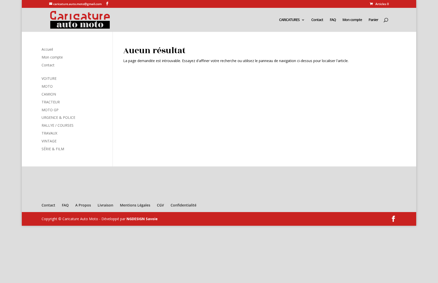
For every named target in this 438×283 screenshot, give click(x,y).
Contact (317, 20)
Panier (373, 20)
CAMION (49, 94)
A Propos (83, 205)
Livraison (105, 205)
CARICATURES (289, 20)
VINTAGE (49, 141)
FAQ (333, 20)
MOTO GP (50, 109)
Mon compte (352, 20)
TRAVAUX (49, 133)
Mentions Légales (135, 205)
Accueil (47, 49)
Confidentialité (183, 205)
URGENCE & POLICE (58, 117)
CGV (160, 205)
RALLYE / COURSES (58, 125)
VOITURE (49, 78)
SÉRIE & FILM (53, 148)
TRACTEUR (51, 102)
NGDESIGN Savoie (142, 218)
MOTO (47, 86)
